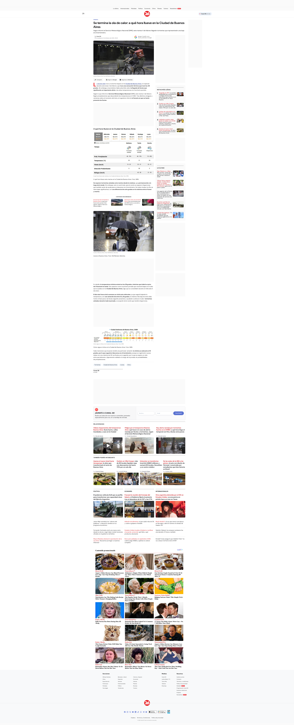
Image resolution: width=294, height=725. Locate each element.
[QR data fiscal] (168, 713)
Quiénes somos (180, 677)
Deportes (120, 679)
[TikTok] (138, 712)
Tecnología (105, 688)
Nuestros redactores (182, 690)
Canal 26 (99, 36)
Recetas (135, 686)
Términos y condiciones (182, 681)
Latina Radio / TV (166, 679)
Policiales (105, 686)
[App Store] (153, 712)
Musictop (164, 686)
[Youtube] (133, 712)
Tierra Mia (164, 681)
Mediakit (180, 686)
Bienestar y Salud (122, 677)
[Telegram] (143, 712)
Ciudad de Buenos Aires (110, 365)
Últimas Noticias (106, 677)
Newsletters (181, 694)
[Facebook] (125, 712)
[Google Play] (162, 712)
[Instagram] (127, 712)
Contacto (179, 679)
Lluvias (122, 365)
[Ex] (130, 712)
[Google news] (146, 712)
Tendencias (121, 688)
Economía (128, 491)
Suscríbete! (178, 413)
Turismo (135, 688)
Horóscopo (105, 683)
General (95, 19)
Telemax (164, 683)
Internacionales (162, 491)
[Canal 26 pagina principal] (147, 16)
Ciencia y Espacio (137, 677)
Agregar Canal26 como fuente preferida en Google (145, 37)
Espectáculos (106, 681)
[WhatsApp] (141, 712)
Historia (135, 681)
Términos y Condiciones (143, 717)
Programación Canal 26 (182, 688)
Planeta (135, 683)
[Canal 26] (147, 703)
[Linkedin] (135, 712)
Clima (129, 365)
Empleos (179, 692)
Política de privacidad (182, 683)
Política (96, 491)
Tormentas (97, 365)
